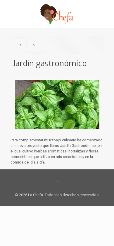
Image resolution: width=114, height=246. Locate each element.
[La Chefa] (57, 14)
